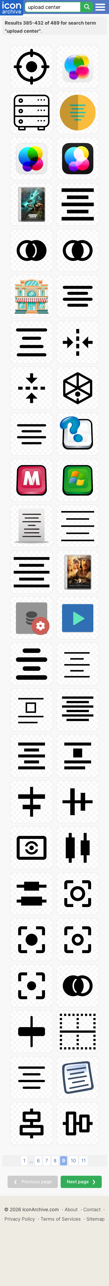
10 (73, 1160)
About (71, 1209)
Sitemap (95, 1219)
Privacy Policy (19, 1219)
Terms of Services (61, 1219)
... (31, 1161)
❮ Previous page (33, 1181)
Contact (92, 1209)
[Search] (86, 7)
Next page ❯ (81, 1181)
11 (83, 1160)
